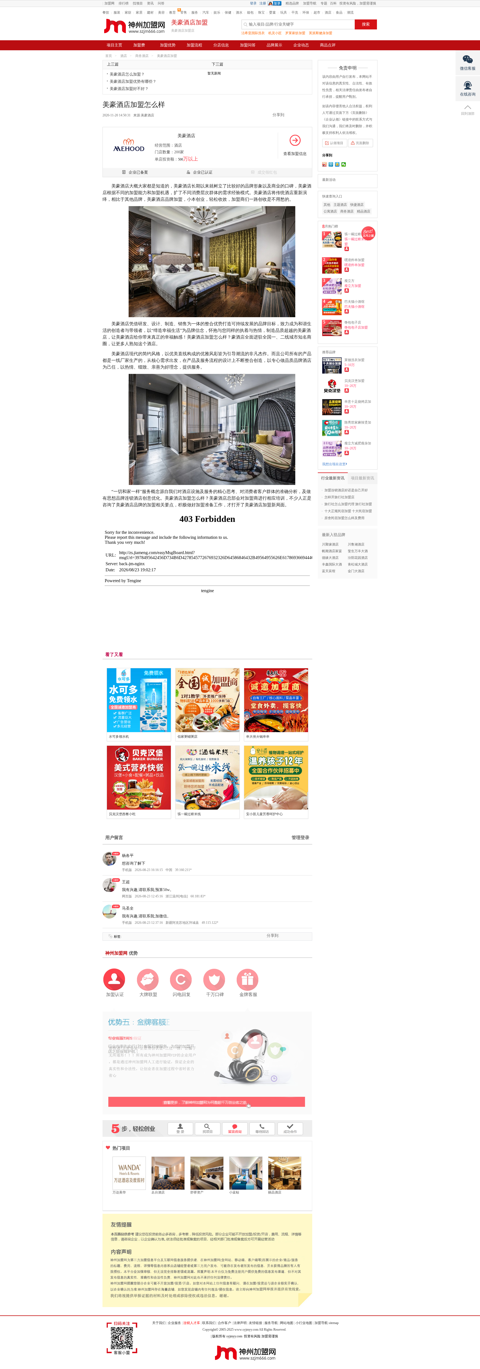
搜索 (366, 24)
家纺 (128, 12)
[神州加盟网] (207, 1061)
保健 (228, 12)
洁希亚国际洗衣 (253, 33)
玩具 (283, 12)
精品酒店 (363, 211)
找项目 (138, 3)
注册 (262, 3)
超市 (317, 12)
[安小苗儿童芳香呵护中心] (276, 778)
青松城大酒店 (358, 564)
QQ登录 (276, 3)
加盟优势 (168, 45)
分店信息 (221, 45)
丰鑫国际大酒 (332, 564)
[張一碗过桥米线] (207, 778)
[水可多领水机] (139, 700)
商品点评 (328, 45)
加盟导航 (309, 3)
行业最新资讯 (332, 478)
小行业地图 (304, 1323)
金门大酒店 (356, 571)
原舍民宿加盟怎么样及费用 (344, 518)
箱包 (250, 12)
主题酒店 (340, 205)
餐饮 (105, 12)
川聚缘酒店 (330, 544)
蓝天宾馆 (328, 571)
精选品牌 (292, 3)
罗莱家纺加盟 (295, 33)
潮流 (350, 12)
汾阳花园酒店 (358, 558)
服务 (194, 12)
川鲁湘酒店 (356, 544)
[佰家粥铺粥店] (207, 700)
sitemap (334, 1323)
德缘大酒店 (330, 558)
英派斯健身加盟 (320, 33)
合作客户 (224, 1323)
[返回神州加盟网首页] (134, 26)
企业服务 (174, 1323)
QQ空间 (291, 115)
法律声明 (240, 1323)
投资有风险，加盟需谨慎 (357, 3)
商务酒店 (142, 56)
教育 (172, 12)
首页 (108, 56)
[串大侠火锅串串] (276, 700)
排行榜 (124, 3)
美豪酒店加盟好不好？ (129, 89)
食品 (339, 12)
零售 (183, 12)
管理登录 (300, 837)
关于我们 (159, 1323)
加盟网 (109, 3)
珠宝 (261, 12)
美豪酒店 (147, 115)
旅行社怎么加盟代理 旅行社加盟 (348, 504)
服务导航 (271, 1323)
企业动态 (301, 45)
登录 (253, 3)
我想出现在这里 (334, 464)
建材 (150, 12)
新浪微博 (299, 115)
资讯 (150, 3)
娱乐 (217, 12)
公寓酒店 (330, 211)
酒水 (239, 12)
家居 (139, 12)
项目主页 (114, 45)
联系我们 (209, 1323)
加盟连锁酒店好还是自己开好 (346, 490)
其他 (327, 205)
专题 (324, 3)
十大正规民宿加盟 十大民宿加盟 (348, 511)
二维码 (307, 115)
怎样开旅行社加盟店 (339, 497)
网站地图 (286, 1323)
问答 (161, 3)
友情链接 (255, 1323)
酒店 (328, 12)
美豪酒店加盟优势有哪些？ (133, 81)
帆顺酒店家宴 (332, 551)
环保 (305, 12)
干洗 (294, 12)
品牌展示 (274, 45)
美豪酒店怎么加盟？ (127, 74)
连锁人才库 (191, 1323)
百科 (333, 3)
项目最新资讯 (362, 478)
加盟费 (139, 45)
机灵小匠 (275, 33)
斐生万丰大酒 (358, 551)
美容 (161, 12)
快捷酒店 (357, 205)
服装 (117, 12)
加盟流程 (194, 45)
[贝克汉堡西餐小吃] (139, 778)
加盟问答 (248, 45)
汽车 (205, 12)
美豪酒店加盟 (167, 56)
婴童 (272, 12)
